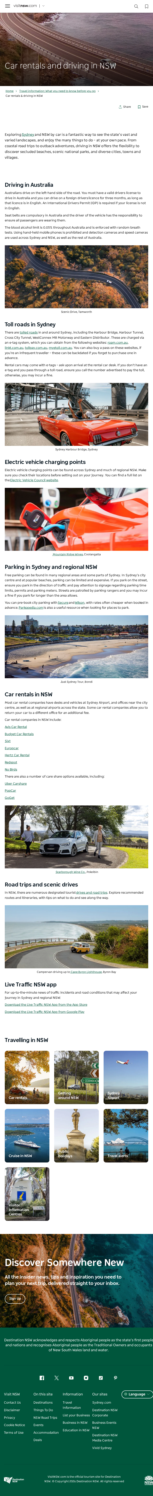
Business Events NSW (104, 1425)
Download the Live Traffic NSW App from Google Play (44, 1012)
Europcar (12, 748)
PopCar (10, 790)
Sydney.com (101, 1402)
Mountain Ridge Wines (67, 554)
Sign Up (15, 1298)
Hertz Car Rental (17, 755)
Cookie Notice (14, 1425)
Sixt (8, 741)
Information (73, 1394)
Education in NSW (76, 1430)
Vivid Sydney (102, 1448)
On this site (43, 1394)
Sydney (28, 135)
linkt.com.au (14, 347)
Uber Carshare (16, 783)
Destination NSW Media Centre (105, 1438)
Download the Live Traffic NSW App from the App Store (46, 1004)
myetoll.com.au (60, 347)
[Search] (136, 7)
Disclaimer (12, 1410)
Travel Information (72, 1405)
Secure (63, 602)
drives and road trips (91, 892)
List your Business (76, 1415)
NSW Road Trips (45, 1417)
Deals (37, 1440)
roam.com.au (118, 342)
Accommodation (46, 1432)
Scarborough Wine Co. (70, 872)
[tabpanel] (76, 43)
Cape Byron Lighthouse (86, 972)
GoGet (10, 797)
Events (38, 1425)
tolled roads (29, 332)
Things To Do (43, 1410)
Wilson (79, 602)
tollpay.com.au (36, 347)
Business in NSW (75, 1422)
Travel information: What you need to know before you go (57, 91)
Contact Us (12, 1402)
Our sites (99, 1394)
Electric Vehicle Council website (34, 480)
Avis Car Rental (16, 727)
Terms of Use (14, 1432)
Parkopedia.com (31, 607)
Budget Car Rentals (19, 734)
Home (10, 91)
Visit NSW (12, 1394)
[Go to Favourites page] (146, 6)
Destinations (43, 1402)
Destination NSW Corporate (105, 1413)
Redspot (11, 762)
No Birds (11, 769)
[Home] (25, 6)
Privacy (9, 1417)
